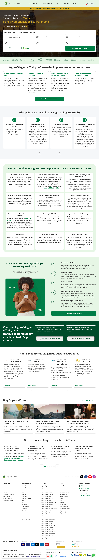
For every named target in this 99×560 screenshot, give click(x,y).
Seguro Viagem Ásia (46, 517)
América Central (64, 496)
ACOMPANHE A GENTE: (72, 477)
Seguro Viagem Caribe (46, 510)
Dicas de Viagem (64, 506)
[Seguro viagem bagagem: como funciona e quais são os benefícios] (80, 418)
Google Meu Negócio (8, 500)
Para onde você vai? (13, 35)
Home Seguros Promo (8, 486)
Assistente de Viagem (65, 508)
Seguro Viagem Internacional (48, 519)
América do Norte (64, 492)
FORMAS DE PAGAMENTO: (11, 542)
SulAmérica (25, 488)
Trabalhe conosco (7, 498)
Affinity (23, 500)
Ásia (10, 460)
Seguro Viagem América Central (49, 508)
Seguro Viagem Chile (46, 506)
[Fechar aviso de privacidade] (44, 551)
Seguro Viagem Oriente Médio (48, 525)
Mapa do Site (63, 513)
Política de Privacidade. (34, 556)
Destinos (62, 488)
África (14, 460)
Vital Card (24, 504)
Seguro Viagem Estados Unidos (49, 488)
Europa (6, 460)
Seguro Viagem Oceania (47, 523)
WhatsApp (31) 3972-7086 (82, 338)
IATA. (57, 188)
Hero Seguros (25, 506)
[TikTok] (81, 477)
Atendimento (6, 490)
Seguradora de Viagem (18, 15)
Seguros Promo (7, 15)
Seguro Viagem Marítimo (47, 527)
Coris (23, 492)
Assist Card (25, 494)
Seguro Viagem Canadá (47, 492)
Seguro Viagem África (46, 515)
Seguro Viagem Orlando (47, 494)
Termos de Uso (7, 496)
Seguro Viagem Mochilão (47, 535)
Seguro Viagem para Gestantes (48, 531)
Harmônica (24, 508)
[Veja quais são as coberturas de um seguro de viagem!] (18, 418)
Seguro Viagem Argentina (47, 504)
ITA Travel (24, 496)
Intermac (24, 515)
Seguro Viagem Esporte (47, 538)
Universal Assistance (27, 498)
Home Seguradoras (27, 486)
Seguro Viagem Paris (46, 496)
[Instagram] (94, 477)
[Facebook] (86, 477)
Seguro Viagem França (46, 500)
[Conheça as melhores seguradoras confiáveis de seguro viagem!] (49, 418)
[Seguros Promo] (12, 4)
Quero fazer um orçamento (49, 99)
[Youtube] (90, 477)
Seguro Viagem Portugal (47, 498)
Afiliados (66, 3)
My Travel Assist (26, 519)
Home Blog (62, 486)
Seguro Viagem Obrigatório (47, 529)
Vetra (23, 490)
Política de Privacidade (8, 494)
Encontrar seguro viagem (80, 48)
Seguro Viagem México (46, 513)
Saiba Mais (7, 385)
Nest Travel (25, 513)
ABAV (45, 188)
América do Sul (15, 458)
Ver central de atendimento (51, 338)
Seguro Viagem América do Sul (48, 502)
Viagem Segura (63, 510)
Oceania (20, 460)
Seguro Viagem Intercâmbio (48, 533)
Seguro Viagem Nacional (47, 521)
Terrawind (24, 517)
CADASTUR (51, 188)
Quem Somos (6, 488)
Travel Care (25, 510)
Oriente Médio (63, 504)
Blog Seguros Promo (88, 400)
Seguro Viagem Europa (46, 486)
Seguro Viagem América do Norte (49, 490)
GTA (23, 502)
